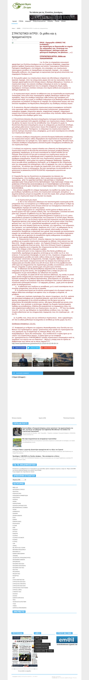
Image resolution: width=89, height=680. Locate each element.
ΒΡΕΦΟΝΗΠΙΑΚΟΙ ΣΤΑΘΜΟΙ (20, 507)
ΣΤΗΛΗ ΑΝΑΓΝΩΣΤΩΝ (18, 579)
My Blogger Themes (72, 677)
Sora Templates (61, 677)
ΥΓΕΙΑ (14, 603)
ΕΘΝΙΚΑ (15, 519)
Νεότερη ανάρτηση (16, 418)
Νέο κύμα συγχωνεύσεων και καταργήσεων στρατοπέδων (39, 439)
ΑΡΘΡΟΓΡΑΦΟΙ (17, 503)
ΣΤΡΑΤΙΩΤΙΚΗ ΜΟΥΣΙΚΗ (19, 585)
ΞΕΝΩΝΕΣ (15, 555)
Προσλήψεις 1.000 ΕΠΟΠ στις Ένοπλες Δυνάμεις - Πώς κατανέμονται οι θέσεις (36, 456)
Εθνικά (63, 21)
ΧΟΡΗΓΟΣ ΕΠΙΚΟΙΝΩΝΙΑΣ (20, 607)
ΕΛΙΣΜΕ (15, 525)
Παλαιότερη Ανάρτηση (68, 418)
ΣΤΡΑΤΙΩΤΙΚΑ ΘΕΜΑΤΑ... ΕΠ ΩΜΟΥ (29, 676)
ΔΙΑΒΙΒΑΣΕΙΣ (16, 511)
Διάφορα (28, 21)
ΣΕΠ (14, 577)
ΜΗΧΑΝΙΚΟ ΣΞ (16, 551)
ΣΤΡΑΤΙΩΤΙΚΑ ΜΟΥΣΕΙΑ (19, 581)
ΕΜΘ (14, 527)
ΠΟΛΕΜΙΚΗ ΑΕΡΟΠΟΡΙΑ (19, 565)
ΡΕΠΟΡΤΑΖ (16, 575)
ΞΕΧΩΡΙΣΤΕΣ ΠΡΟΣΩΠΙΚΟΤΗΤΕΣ (22, 557)
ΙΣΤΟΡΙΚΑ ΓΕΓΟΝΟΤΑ (18, 537)
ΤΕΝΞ (14, 599)
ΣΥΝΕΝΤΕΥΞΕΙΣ (17, 591)
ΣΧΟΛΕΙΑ (15, 593)
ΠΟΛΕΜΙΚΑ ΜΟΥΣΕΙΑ (18, 563)
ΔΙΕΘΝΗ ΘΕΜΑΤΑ (17, 515)
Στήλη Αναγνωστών (39, 21)
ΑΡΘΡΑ (15, 39)
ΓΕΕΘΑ (57, 21)
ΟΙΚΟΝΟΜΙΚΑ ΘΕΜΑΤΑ (19, 559)
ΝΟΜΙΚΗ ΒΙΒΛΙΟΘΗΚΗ (19, 553)
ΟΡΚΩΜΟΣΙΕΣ (16, 561)
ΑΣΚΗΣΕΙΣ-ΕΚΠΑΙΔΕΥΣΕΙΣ (20, 505)
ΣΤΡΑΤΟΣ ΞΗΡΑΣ (17, 589)
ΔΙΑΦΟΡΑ (15, 513)
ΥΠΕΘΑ (21, 21)
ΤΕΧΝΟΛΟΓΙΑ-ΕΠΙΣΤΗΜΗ (19, 601)
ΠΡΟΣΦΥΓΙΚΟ (16, 573)
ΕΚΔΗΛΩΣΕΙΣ (16, 523)
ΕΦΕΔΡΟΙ (15, 533)
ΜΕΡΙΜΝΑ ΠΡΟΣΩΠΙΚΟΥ (19, 549)
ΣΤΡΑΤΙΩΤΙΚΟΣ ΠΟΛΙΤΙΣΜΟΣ (20, 587)
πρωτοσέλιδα (22, 670)
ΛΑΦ (14, 543)
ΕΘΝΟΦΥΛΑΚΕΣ (17, 521)
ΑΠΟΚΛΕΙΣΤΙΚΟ (17, 493)
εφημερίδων (28, 670)
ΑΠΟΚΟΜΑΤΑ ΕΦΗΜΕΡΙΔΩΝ (20, 495)
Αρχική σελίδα (42, 418)
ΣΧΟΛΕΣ (15, 595)
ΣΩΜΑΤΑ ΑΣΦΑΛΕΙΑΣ (18, 597)
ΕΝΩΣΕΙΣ (15, 529)
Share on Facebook (20, 347)
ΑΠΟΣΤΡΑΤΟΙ (16, 497)
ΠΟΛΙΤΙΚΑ (15, 569)
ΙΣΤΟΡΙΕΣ (15, 535)
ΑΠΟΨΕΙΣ (15, 499)
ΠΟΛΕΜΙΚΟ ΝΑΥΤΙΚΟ (18, 567)
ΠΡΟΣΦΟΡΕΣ (16, 571)
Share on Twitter (35, 347)
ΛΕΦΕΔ (15, 545)
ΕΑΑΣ (14, 517)
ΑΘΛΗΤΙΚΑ (15, 491)
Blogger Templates (56, 676)
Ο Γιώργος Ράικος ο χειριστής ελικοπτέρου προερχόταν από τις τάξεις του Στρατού (38, 449)
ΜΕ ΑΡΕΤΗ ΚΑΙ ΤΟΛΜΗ (19, 547)
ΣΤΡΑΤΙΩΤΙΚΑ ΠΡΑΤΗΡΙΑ (19, 583)
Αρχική (14, 21)
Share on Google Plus (49, 347)
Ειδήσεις (50, 21)
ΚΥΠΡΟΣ (15, 541)
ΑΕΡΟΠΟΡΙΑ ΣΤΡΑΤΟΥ (19, 489)
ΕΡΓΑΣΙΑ (15, 531)
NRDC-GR (15, 487)
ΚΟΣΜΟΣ (15, 539)
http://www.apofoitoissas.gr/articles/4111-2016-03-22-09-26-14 (35, 343)
